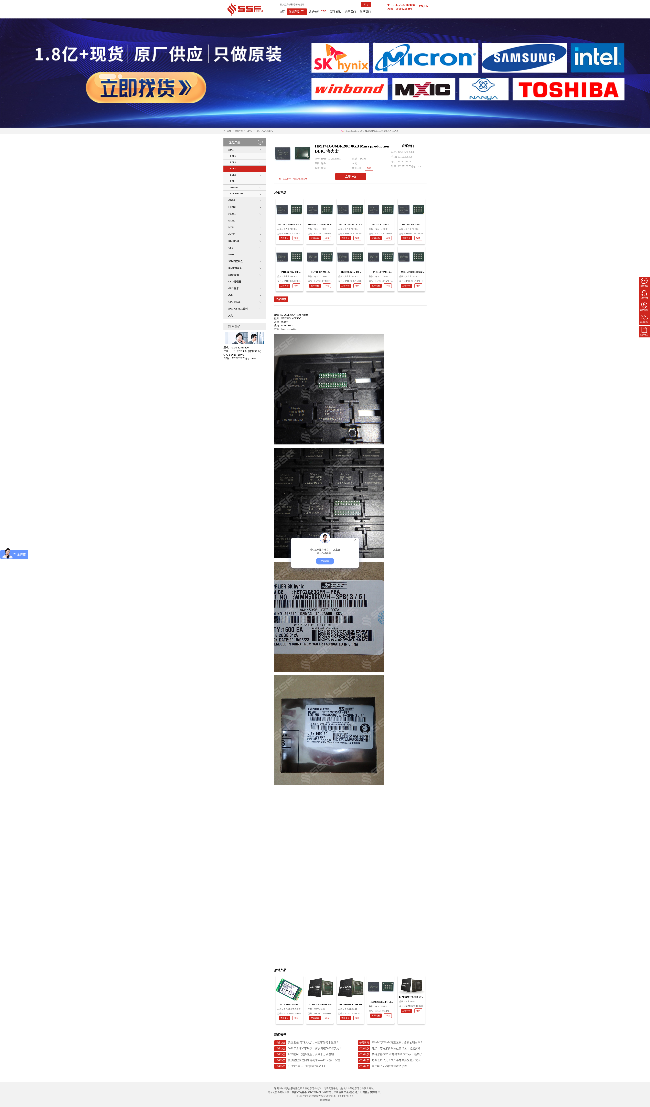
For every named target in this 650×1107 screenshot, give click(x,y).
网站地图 (325, 1100)
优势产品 (294, 11)
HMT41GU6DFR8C (264, 131)
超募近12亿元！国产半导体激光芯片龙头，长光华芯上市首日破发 (393, 1060)
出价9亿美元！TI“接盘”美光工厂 (301, 1066)
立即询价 (350, 176)
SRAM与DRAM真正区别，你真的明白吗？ (391, 1042)
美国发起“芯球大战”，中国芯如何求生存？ (307, 1042)
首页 (282, 11)
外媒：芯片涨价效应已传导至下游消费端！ (391, 1048)
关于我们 (350, 11)
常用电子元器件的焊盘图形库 (383, 1066)
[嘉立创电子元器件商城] (245, 9)
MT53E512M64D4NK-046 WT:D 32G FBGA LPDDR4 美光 (372, 131)
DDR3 (249, 131)
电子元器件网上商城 (363, 1088)
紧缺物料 (314, 11)
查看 (369, 168)
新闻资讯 (335, 11)
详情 (296, 238)
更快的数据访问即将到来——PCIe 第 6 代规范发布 (309, 1060)
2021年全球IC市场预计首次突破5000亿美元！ (309, 1048)
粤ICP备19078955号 (343, 1096)
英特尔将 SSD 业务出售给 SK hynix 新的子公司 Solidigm (393, 1054)
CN (421, 6)
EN (426, 6)
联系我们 (365, 11)
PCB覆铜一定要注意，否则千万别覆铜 (305, 1054)
